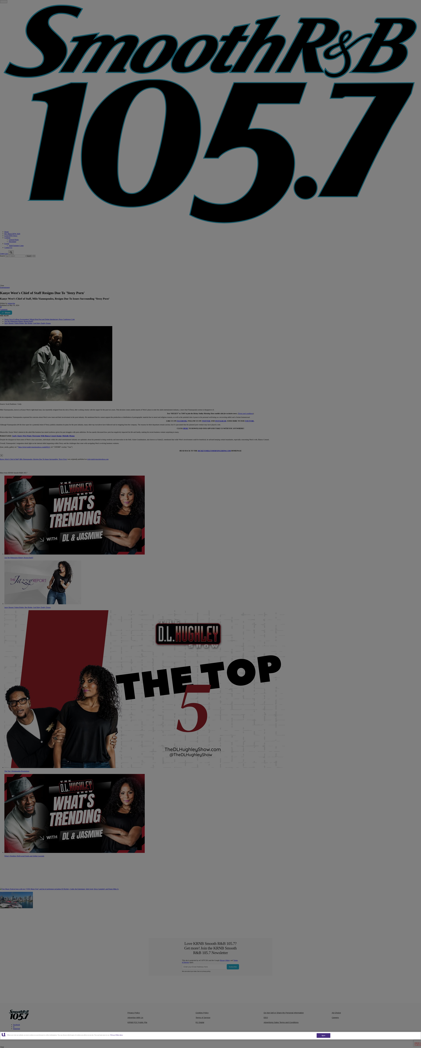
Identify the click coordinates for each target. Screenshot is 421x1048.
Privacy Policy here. (116, 1035)
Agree (323, 1035)
